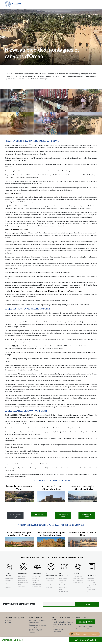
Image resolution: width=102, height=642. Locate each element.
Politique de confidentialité (61, 624)
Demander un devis (12, 639)
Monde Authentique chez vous (62, 622)
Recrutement (56, 631)
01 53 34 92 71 (85, 622)
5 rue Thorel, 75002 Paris (85, 626)
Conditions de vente (59, 627)
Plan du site (32, 632)
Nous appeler (39, 514)
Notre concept (34, 622)
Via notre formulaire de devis (86, 629)
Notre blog (8, 620)
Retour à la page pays (15, 515)
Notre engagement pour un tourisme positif (38, 626)
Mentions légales (58, 629)
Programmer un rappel (63, 515)
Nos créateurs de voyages (37, 620)
